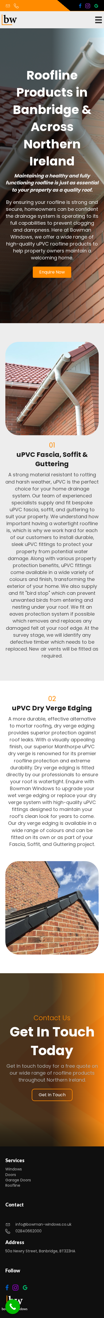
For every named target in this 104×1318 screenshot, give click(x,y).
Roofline (12, 1185)
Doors (10, 1174)
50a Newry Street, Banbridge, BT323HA (40, 1251)
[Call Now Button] (12, 1306)
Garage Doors (18, 1180)
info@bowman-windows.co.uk (43, 1224)
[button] (52, 272)
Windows (13, 1169)
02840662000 (28, 1231)
